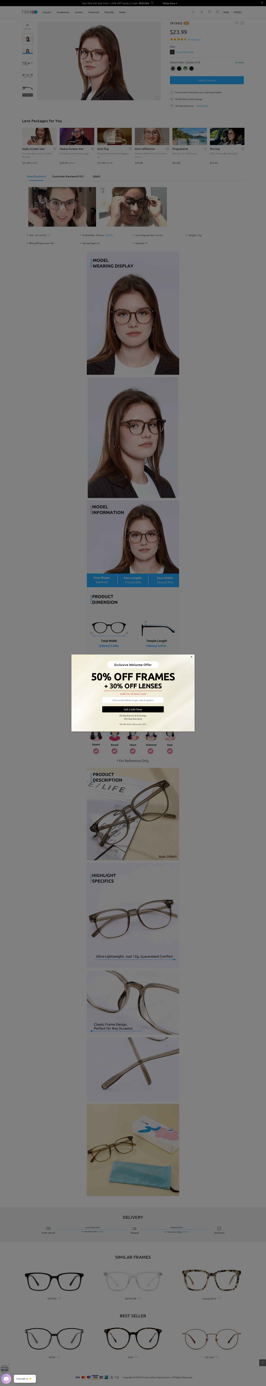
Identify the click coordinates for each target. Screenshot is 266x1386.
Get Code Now (133, 709)
